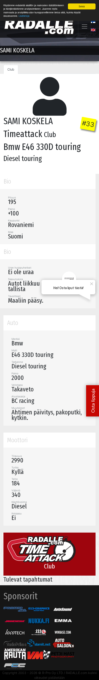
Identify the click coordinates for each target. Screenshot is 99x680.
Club (10, 69)
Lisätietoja (24, 15)
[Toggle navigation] (84, 26)
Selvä (82, 6)
